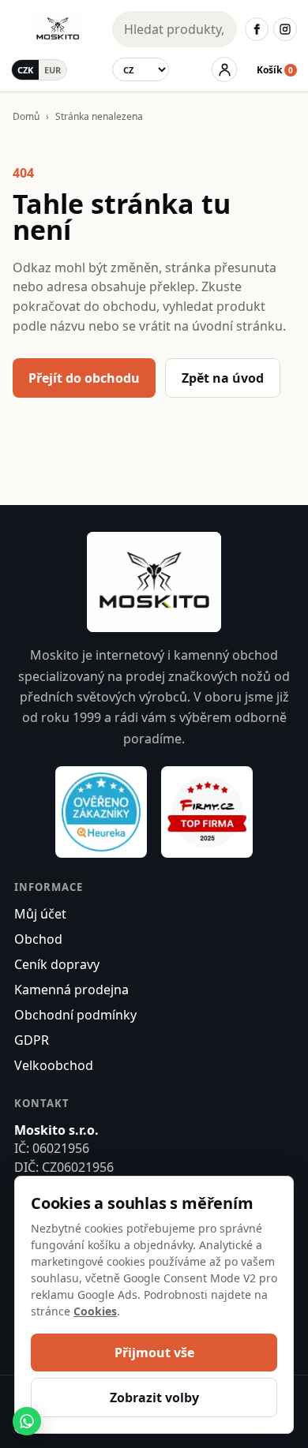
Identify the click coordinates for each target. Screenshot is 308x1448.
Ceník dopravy (57, 964)
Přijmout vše (154, 1352)
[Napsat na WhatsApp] (27, 1421)
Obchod (38, 939)
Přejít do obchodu (84, 378)
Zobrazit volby (154, 1397)
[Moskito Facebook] (257, 29)
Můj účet (40, 913)
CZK (25, 70)
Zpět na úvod (223, 378)
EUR (52, 70)
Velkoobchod (53, 1065)
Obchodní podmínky (75, 1014)
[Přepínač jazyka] (140, 69)
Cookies (95, 1311)
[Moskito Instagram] (285, 29)
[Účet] (224, 69)
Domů (26, 116)
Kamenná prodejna (71, 989)
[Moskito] (57, 29)
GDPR (31, 1040)
